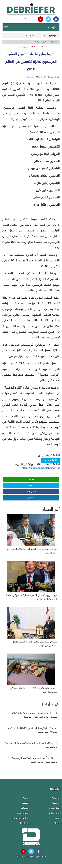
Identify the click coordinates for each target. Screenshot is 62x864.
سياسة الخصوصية (19, 818)
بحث (25, 18)
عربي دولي (54, 813)
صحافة (56, 823)
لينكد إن (31, 497)
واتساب (31, 479)
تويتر (31, 485)
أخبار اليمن (54, 808)
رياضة (37, 42)
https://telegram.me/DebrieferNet (41, 468)
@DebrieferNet (50, 460)
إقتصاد (25, 803)
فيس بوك (31, 491)
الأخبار (45, 42)
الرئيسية (52, 27)
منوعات (25, 808)
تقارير (57, 818)
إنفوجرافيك (23, 813)
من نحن (56, 803)
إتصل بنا (24, 823)
